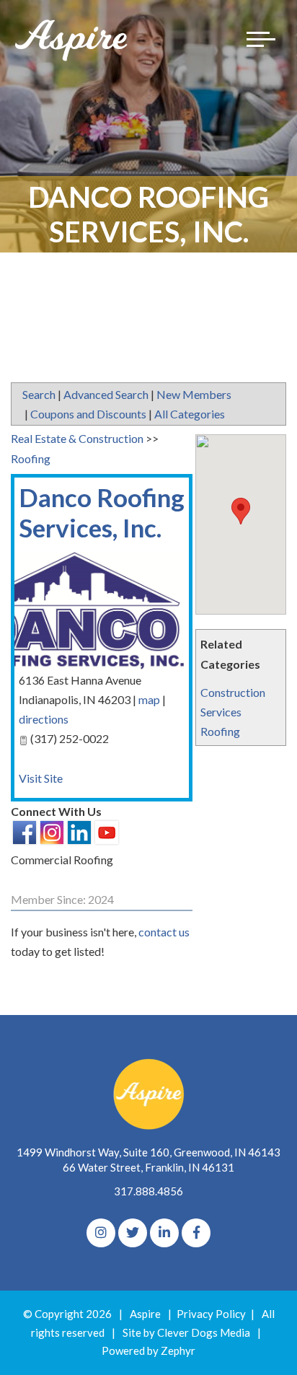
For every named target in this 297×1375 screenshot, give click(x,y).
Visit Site (41, 778)
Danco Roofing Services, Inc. (102, 512)
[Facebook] (196, 1232)
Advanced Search (105, 394)
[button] (241, 511)
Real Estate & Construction (77, 438)
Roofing (220, 731)
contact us (164, 932)
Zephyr (178, 1350)
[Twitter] (132, 1232)
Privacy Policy (211, 1313)
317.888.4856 (148, 1191)
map (149, 699)
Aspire (145, 1313)
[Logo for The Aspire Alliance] (72, 39)
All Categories (189, 414)
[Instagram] (101, 1232)
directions (43, 719)
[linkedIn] (164, 1232)
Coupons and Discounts (88, 414)
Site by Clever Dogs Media (186, 1332)
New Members (193, 394)
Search (39, 394)
